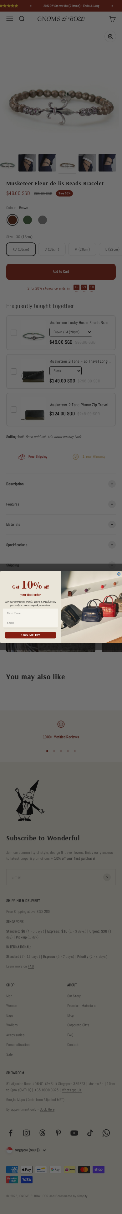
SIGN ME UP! (30, 635)
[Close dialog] (118, 574)
